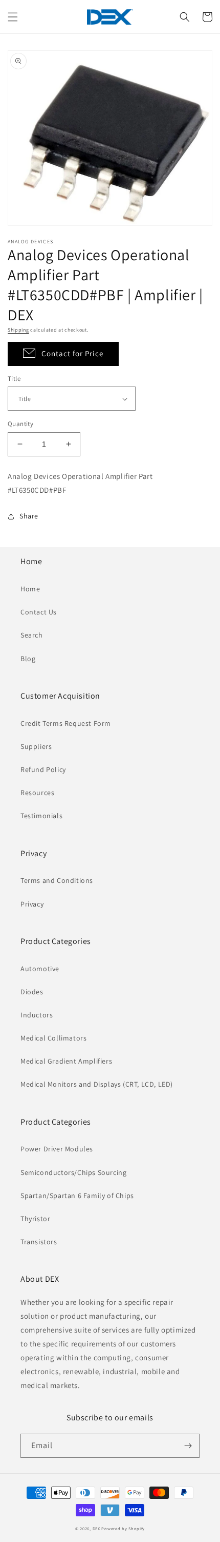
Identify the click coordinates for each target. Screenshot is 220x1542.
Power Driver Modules (56, 1148)
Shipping (18, 329)
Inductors (36, 1014)
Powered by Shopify (123, 1528)
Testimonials (41, 815)
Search (31, 635)
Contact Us (38, 611)
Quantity (20, 423)
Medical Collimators (53, 1038)
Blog (27, 658)
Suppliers (36, 746)
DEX (96, 1528)
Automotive (39, 968)
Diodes (31, 991)
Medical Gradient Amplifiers (66, 1061)
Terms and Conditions (56, 880)
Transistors (38, 1241)
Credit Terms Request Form (65, 723)
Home (30, 588)
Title (14, 378)
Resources (37, 792)
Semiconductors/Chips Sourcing (73, 1172)
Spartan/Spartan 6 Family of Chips (77, 1195)
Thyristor (35, 1218)
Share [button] (28, 516)
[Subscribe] (188, 1446)
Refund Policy (43, 769)
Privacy (31, 904)
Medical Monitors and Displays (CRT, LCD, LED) (96, 1084)
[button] (13, 17)
